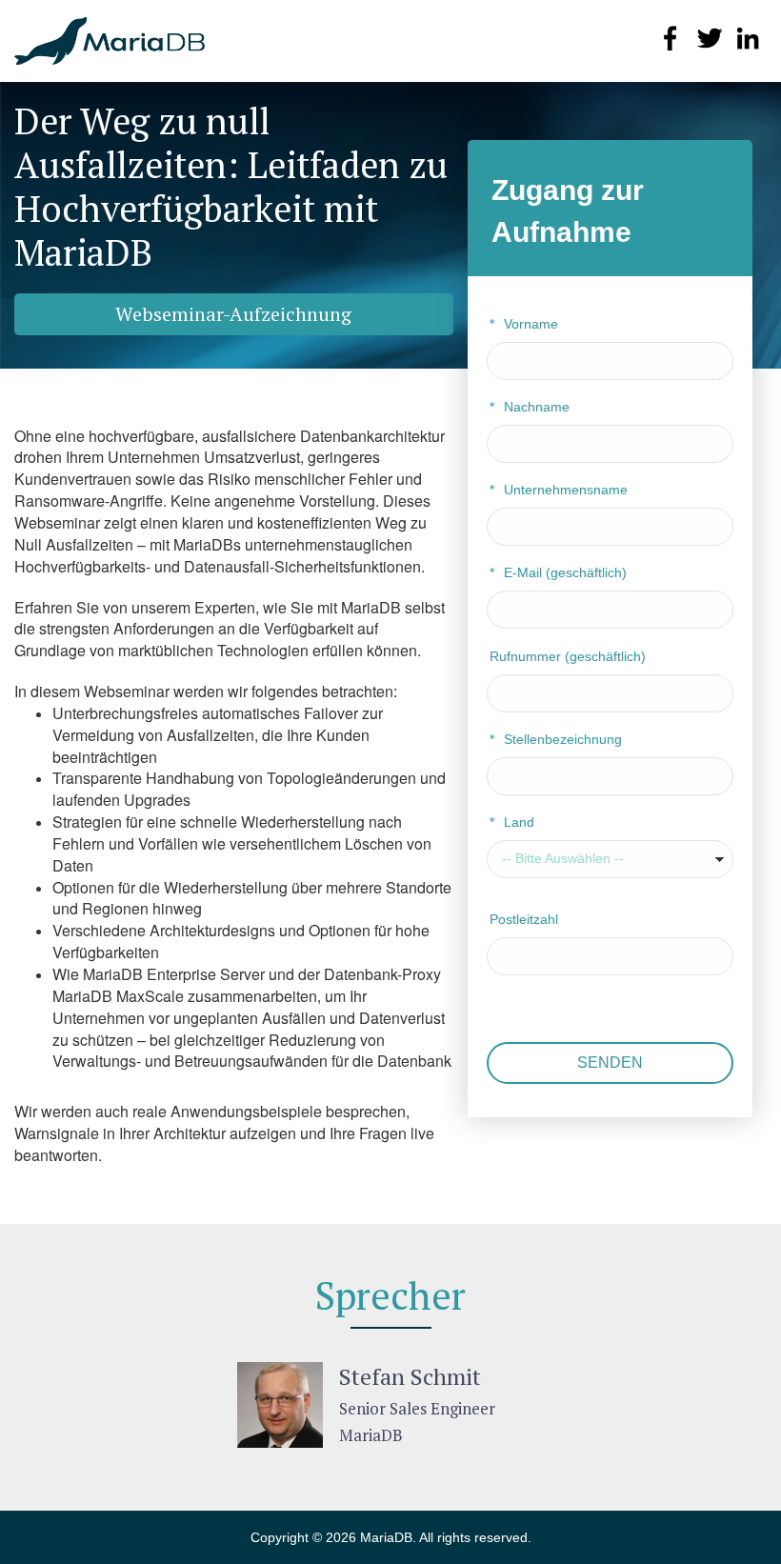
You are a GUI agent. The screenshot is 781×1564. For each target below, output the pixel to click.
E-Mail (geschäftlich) (558, 572)
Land (512, 822)
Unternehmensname (559, 489)
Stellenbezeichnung (556, 739)
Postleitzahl (524, 919)
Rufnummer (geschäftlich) (568, 656)
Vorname (524, 323)
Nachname (530, 406)
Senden (610, 1062)
